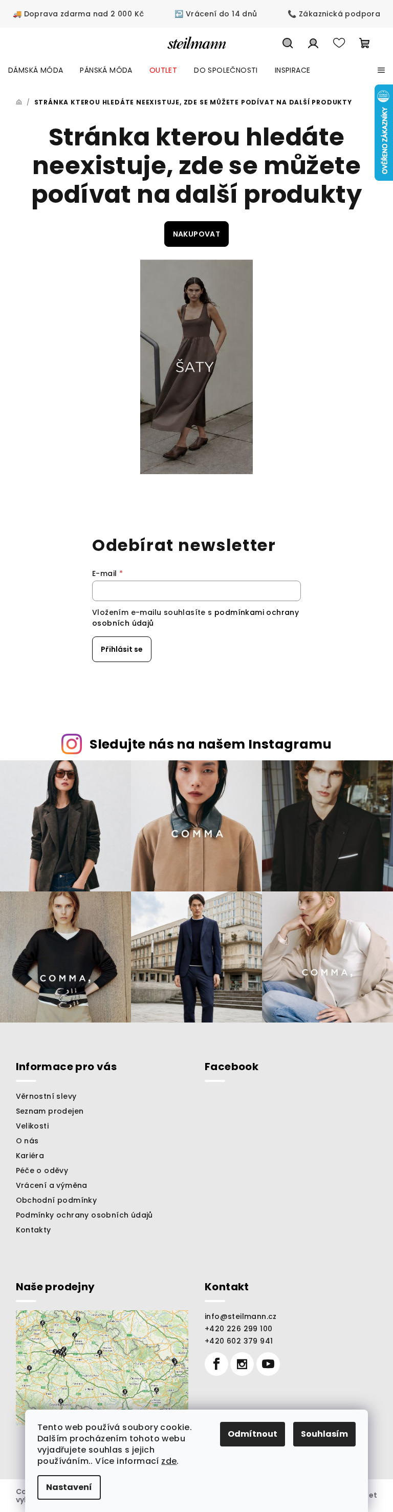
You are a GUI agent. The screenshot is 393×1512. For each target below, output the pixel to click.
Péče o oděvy (42, 1170)
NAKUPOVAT (197, 234)
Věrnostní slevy (46, 1096)
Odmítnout (252, 1434)
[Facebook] (216, 1364)
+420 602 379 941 (239, 1341)
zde (169, 1461)
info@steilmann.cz (241, 1316)
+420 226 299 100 (238, 1329)
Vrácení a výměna (52, 1185)
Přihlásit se (122, 649)
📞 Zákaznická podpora (334, 14)
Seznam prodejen (50, 1111)
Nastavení (69, 1487)
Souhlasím (324, 1434)
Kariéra (30, 1156)
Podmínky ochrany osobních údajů (84, 1215)
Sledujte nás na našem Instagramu (211, 744)
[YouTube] (268, 1364)
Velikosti (32, 1126)
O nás (27, 1141)
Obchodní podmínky (56, 1200)
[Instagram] (242, 1364)
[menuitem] (35, 70)
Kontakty (33, 1230)
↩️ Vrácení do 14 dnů (215, 14)
